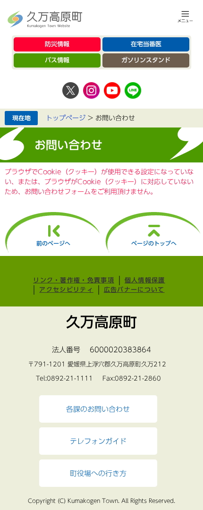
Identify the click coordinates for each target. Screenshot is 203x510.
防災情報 (57, 44)
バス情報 (57, 60)
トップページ (65, 118)
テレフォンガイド (98, 441)
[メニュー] (185, 16)
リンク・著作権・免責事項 (73, 280)
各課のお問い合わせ (98, 409)
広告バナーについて (134, 290)
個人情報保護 (145, 280)
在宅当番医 (146, 44)
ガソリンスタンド (145, 60)
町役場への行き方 (98, 473)
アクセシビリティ (66, 290)
